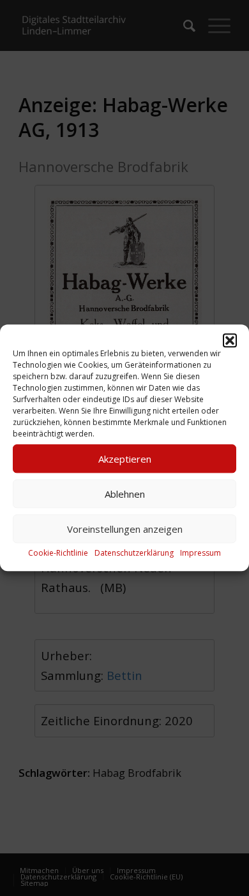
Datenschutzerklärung (134, 552)
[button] (229, 340)
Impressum (200, 552)
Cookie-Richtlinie (58, 552)
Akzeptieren (124, 458)
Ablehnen (125, 494)
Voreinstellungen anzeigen (125, 529)
